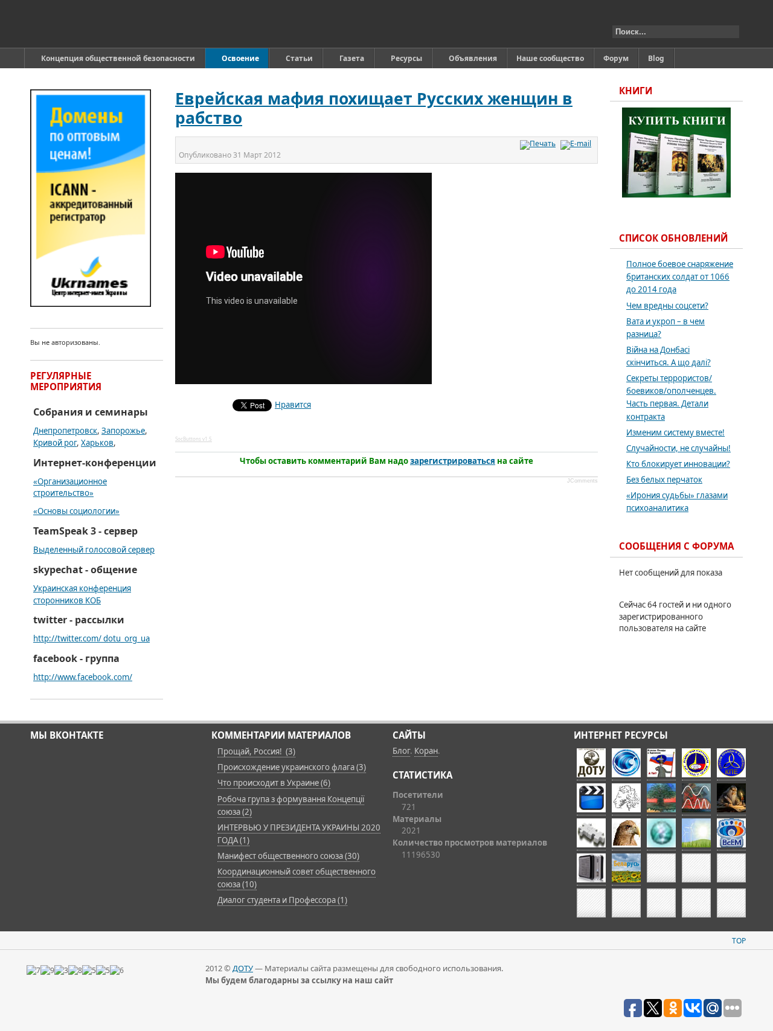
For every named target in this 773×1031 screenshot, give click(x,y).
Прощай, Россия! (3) (256, 751)
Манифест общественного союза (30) (288, 855)
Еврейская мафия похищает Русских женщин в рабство (374, 108)
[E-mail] (577, 143)
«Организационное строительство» (70, 487)
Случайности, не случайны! (678, 448)
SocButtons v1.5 (193, 438)
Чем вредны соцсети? (667, 305)
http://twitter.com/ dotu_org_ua (91, 638)
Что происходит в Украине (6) (273, 782)
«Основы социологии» (76, 511)
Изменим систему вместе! (675, 432)
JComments (582, 481)
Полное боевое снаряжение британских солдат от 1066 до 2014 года (679, 277)
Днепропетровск (65, 430)
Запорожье (123, 430)
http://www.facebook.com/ (82, 677)
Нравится (293, 404)
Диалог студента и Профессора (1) (282, 899)
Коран (426, 750)
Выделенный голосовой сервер (94, 549)
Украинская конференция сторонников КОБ (82, 594)
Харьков (97, 442)
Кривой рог (55, 442)
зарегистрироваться (452, 460)
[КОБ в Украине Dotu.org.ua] (86, 24)
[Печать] (539, 143)
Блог (401, 750)
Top (739, 941)
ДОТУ (243, 968)
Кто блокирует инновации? (678, 463)
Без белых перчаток (664, 479)
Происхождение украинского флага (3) (291, 767)
